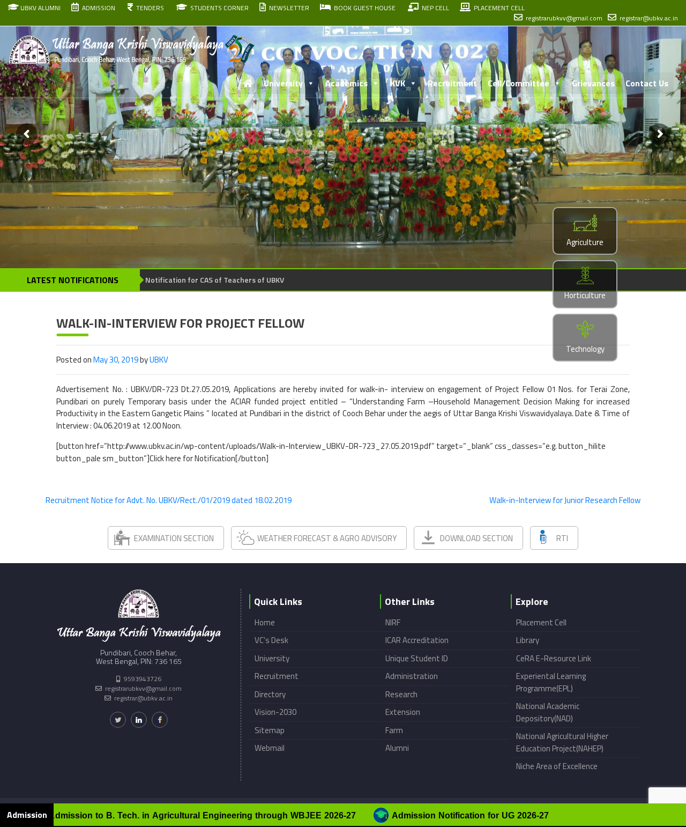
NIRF (392, 622)
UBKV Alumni (40, 8)
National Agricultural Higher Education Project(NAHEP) (562, 742)
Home (265, 622)
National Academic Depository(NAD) (547, 712)
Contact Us (646, 83)
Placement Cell (541, 622)
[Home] (247, 83)
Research (401, 694)
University (283, 83)
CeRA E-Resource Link (553, 658)
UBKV (159, 359)
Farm (394, 730)
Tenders (148, 8)
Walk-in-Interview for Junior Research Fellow (564, 500)
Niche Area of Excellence (557, 766)
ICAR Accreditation (417, 640)
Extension (402, 712)
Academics (346, 83)
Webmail (270, 748)
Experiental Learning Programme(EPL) (551, 682)
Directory (270, 694)
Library (527, 640)
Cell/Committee (518, 83)
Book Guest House (363, 8)
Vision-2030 (275, 712)
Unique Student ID (416, 658)
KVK (397, 83)
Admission (97, 8)
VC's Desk (271, 640)
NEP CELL (434, 8)
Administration (411, 676)
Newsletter (287, 8)
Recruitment (452, 83)
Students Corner (218, 8)
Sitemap (270, 730)
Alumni (397, 748)
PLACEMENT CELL (498, 8)
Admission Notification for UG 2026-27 (404, 815)
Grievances (593, 83)
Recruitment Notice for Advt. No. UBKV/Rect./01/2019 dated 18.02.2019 (169, 500)
